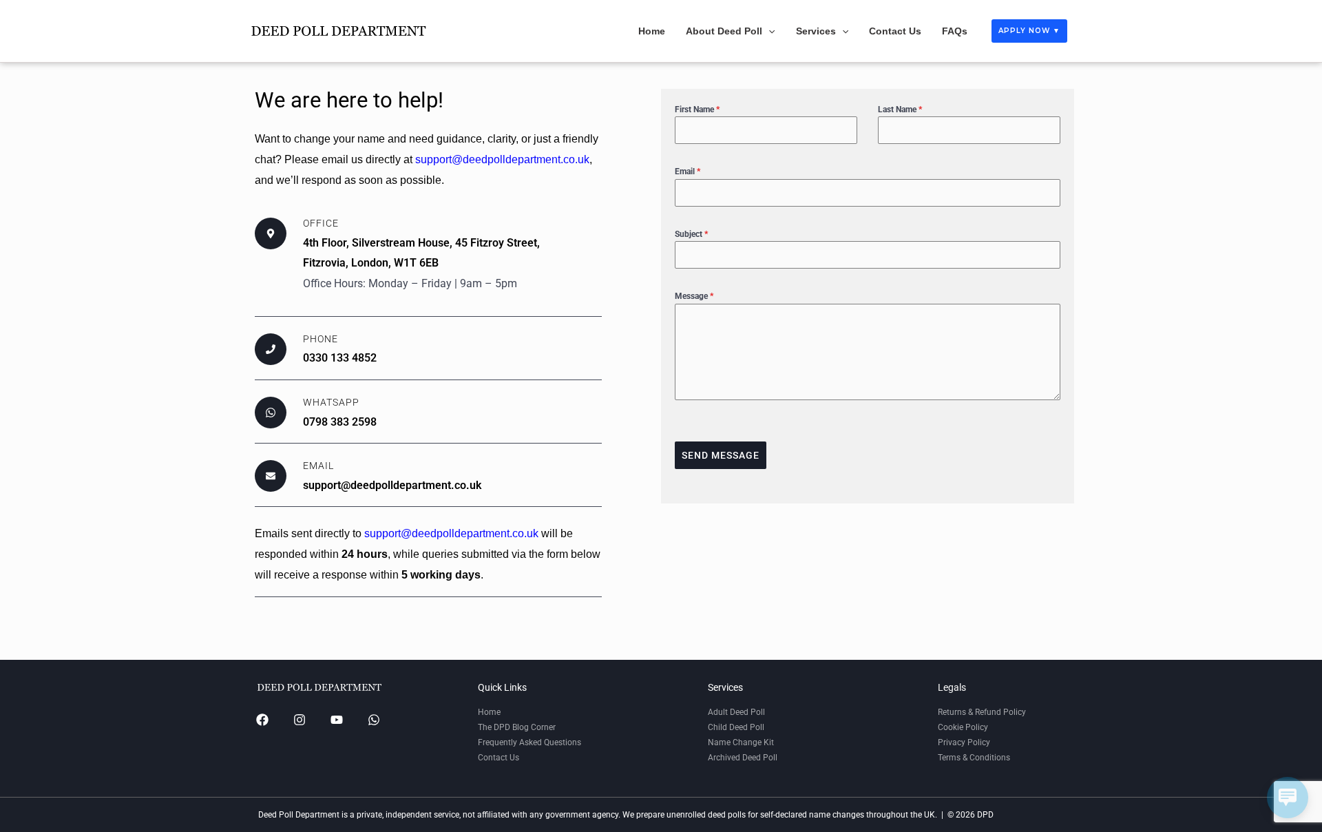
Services (816, 31)
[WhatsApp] (374, 720)
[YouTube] (336, 720)
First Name (697, 109)
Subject (691, 234)
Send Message (720, 455)
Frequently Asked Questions (529, 742)
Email (687, 171)
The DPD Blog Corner (517, 727)
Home (651, 31)
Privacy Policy (964, 742)
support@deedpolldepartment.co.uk (502, 159)
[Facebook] (262, 720)
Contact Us (498, 757)
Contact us (895, 31)
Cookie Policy (963, 727)
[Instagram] (299, 720)
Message (694, 296)
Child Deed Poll (736, 727)
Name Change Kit (741, 742)
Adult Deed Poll (736, 712)
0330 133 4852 (340, 357)
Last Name (900, 109)
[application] (768, 31)
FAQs (954, 31)
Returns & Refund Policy (982, 712)
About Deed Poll (724, 31)
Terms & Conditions (974, 757)
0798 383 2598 (340, 421)
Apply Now (1029, 30)
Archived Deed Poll (742, 757)
